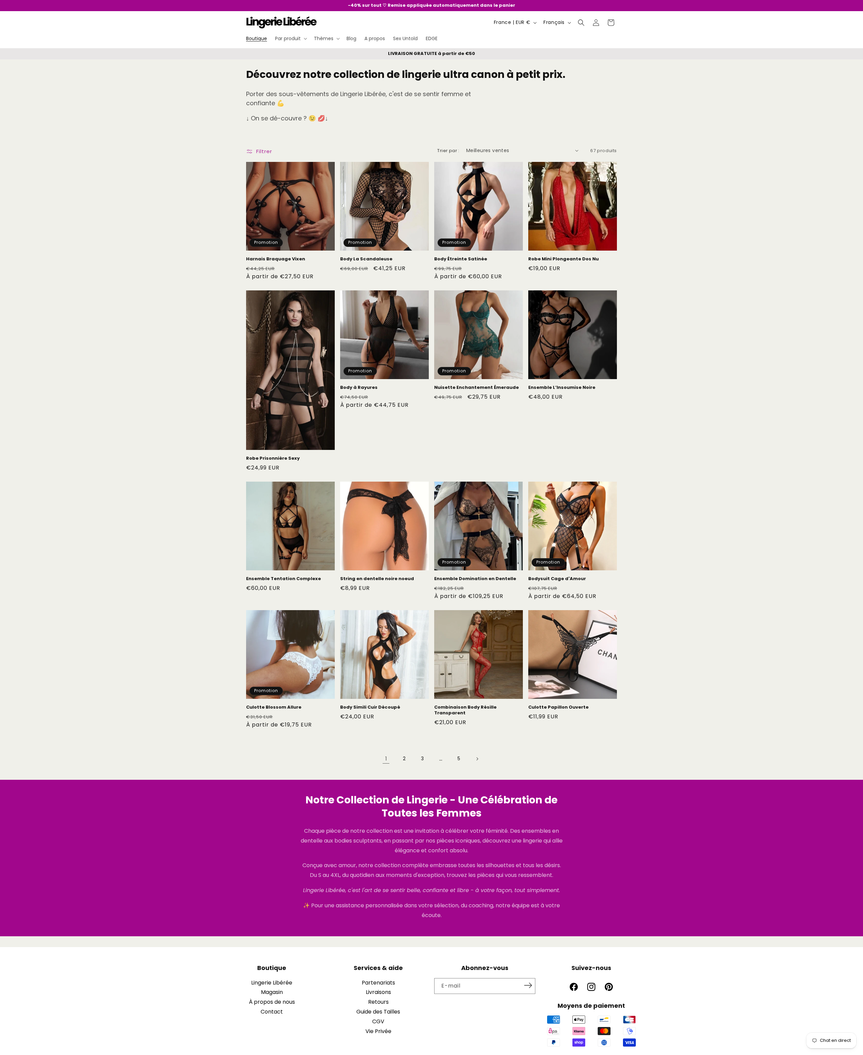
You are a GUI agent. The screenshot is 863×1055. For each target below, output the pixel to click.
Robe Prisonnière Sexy (273, 458)
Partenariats (378, 983)
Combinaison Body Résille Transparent (465, 710)
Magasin (272, 992)
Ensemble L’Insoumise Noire (561, 388)
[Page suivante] (477, 758)
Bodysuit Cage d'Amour (557, 579)
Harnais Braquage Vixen (275, 259)
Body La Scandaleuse (366, 259)
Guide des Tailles (378, 1012)
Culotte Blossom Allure (273, 707)
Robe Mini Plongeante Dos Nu (563, 259)
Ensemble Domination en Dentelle (475, 579)
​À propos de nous (272, 1002)
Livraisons (378, 992)
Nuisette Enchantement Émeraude (476, 388)
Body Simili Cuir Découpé (370, 707)
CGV (378, 1021)
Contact (272, 1012)
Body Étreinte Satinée (460, 259)
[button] (290, 38)
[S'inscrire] (527, 985)
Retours (378, 1002)
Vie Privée (378, 1031)
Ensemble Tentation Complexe (283, 579)
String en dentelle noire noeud (377, 579)
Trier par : (448, 150)
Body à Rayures (359, 388)
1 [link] (386, 759)
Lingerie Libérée (271, 983)
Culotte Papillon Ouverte (558, 707)
